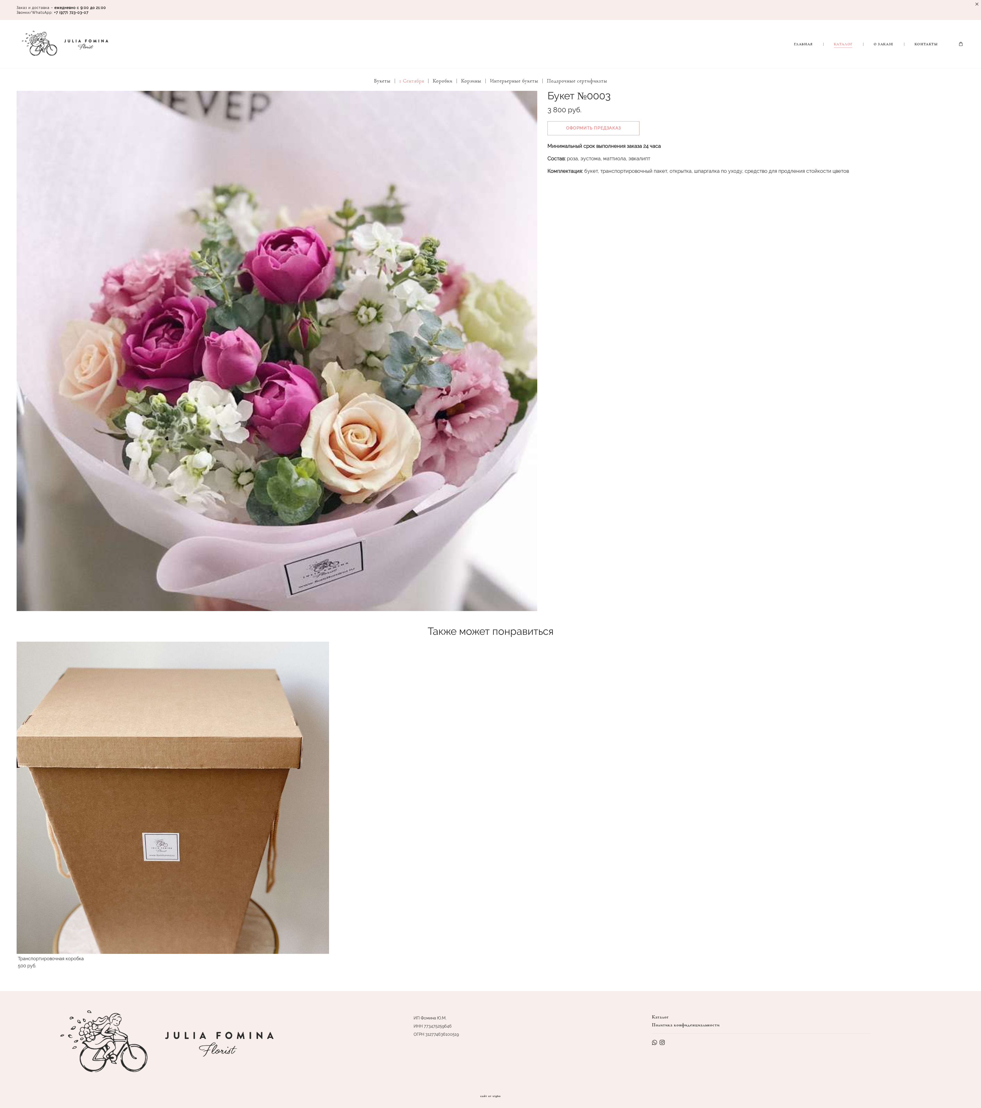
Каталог (660, 1017)
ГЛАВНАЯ (803, 44)
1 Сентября (411, 80)
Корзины (471, 80)
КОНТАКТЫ (926, 44)
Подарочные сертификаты (577, 80)
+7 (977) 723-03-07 (71, 12)
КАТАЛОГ (843, 44)
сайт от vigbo (490, 1096)
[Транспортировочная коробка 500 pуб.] (173, 798)
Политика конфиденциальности (686, 1025)
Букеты (382, 80)
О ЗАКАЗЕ (884, 44)
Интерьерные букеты (514, 80)
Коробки (442, 80)
